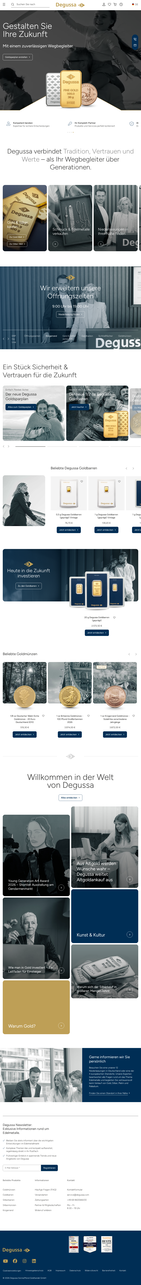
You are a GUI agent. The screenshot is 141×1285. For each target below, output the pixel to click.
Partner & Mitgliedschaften (48, 1205)
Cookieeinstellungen (12, 1271)
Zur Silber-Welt (16, 244)
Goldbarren (8, 1194)
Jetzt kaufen (77, 407)
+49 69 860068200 (77, 1200)
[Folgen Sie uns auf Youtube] (5, 1261)
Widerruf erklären (43, 1210)
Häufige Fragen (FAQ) (45, 1189)
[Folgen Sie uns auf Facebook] (15, 1261)
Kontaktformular (74, 1189)
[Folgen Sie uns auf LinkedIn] (34, 1261)
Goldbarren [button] (87, 336)
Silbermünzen (9, 1205)
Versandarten (41, 1194)
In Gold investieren (69, 307)
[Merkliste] (109, 4)
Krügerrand (8, 1210)
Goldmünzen (9, 1189)
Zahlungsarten (42, 1200)
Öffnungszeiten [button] (32, 336)
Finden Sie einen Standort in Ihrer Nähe (108, 1093)
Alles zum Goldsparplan (19, 407)
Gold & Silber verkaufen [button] (69, 337)
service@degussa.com (78, 1194)
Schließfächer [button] (105, 336)
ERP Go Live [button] (14, 339)
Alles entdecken (69, 797)
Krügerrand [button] (51, 336)
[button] (121, 4)
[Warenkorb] (115, 4)
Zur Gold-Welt (16, 237)
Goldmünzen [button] (124, 336)
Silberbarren (8, 1200)
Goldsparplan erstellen (16, 57)
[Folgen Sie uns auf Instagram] (24, 1261)
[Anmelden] (104, 4)
